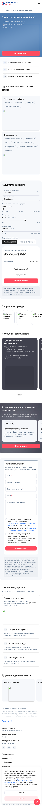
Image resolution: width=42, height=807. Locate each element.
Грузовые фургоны (12, 106)
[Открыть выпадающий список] (37, 191)
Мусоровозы (10, 147)
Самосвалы (18, 102)
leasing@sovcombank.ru (10, 741)
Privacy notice (34, 603)
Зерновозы (28, 143)
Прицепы (30, 102)
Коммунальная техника (28, 147)
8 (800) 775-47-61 (8, 728)
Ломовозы (16, 143)
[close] (40, 603)
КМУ (7, 143)
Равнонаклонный (27, 242)
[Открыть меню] (39, 3)
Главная (7, 10)
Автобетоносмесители (13, 139)
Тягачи (7, 102)
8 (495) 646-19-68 (9, 734)
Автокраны (30, 139)
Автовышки (9, 151)
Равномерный (10, 242)
